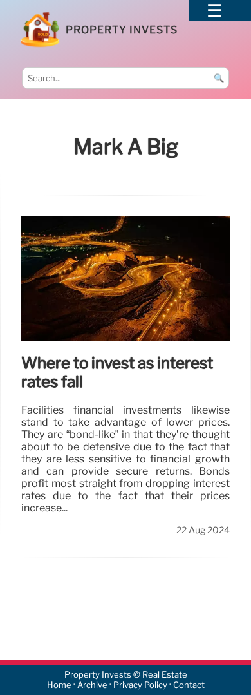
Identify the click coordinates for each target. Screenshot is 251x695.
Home (59, 685)
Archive (92, 685)
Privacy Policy (140, 685)
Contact (189, 685)
